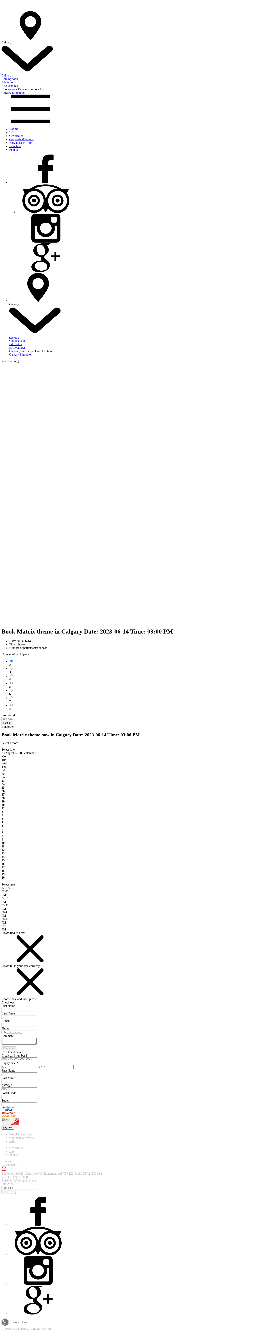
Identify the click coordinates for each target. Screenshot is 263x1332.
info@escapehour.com (23, 1180)
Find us (13, 149)
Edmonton (18, 92)
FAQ (12, 1141)
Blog (12, 1151)
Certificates (16, 135)
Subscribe (8, 1191)
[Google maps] (46, 271)
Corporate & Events (21, 139)
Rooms (13, 129)
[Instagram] (46, 241)
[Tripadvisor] (46, 212)
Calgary (6, 92)
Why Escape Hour (20, 142)
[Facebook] (46, 182)
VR (11, 132)
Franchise (15, 146)
